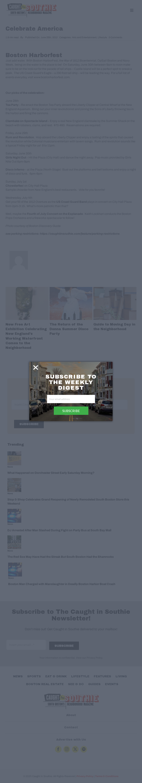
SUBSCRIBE (71, 411)
